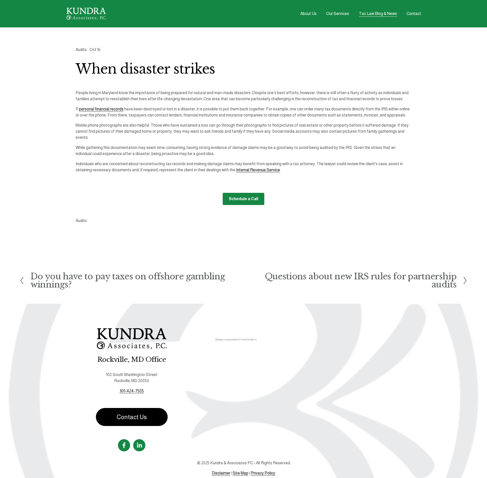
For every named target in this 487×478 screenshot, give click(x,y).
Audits (81, 49)
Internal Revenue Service (258, 170)
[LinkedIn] (139, 445)
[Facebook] (124, 445)
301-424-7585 (131, 391)
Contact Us (132, 417)
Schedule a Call (243, 199)
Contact (414, 13)
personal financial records (101, 109)
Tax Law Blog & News (378, 13)
